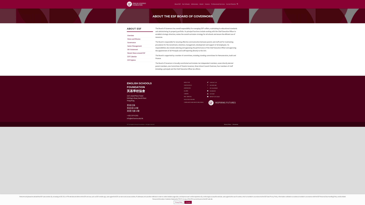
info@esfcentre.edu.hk (135, 118)
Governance (131, 42)
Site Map (212, 94)
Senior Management (134, 46)
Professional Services (218, 4)
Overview (130, 35)
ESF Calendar (132, 56)
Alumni (202, 4)
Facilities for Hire (189, 99)
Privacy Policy (227, 124)
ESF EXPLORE (213, 85)
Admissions (194, 4)
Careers (207, 4)
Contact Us (213, 82)
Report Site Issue (215, 96)
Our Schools (186, 4)
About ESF (178, 4)
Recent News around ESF (136, 53)
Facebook (213, 91)
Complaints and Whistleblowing (194, 102)
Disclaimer (235, 124)
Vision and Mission (133, 39)
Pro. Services (187, 96)
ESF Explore (131, 60)
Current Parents (231, 4)
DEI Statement (132, 49)
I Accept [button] (188, 202)
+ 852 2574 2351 (132, 115)
